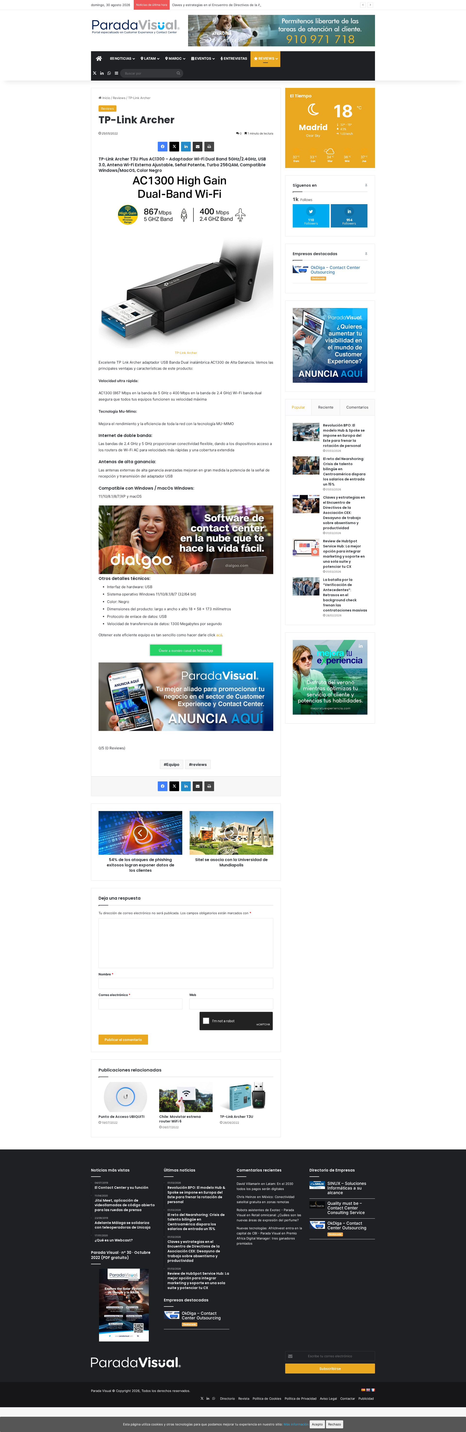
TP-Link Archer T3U (236, 1116)
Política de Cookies (267, 1398)
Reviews (266, 58)
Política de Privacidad (300, 1398)
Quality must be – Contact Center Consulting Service (346, 1208)
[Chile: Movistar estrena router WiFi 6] (186, 1097)
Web (192, 995)
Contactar (347, 1398)
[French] (373, 1390)
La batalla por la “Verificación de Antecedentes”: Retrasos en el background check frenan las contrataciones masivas (345, 595)
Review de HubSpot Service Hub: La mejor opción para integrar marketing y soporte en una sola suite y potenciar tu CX (344, 554)
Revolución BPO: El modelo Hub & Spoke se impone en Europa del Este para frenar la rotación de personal (344, 435)
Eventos (202, 58)
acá (219, 635)
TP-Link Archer (186, 353)
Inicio (105, 98)
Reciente (325, 407)
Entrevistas (235, 58)
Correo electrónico (114, 995)
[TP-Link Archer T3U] (246, 1097)
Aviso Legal (328, 1398)
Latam (149, 58)
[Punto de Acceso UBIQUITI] (125, 1097)
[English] (368, 1390)
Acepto (317, 1424)
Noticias (122, 58)
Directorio (227, 1398)
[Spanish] (363, 1390)
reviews (199, 764)
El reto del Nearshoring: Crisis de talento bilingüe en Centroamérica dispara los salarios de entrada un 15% (344, 471)
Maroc (175, 58)
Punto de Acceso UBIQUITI (122, 1116)
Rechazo (334, 1424)
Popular (298, 407)
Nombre (106, 974)
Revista (243, 1398)
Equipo (172, 764)
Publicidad (366, 1398)
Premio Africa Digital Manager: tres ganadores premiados (267, 1238)
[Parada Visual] (136, 27)
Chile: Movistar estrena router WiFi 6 (180, 1119)
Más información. (297, 1424)
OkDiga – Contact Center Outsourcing (335, 270)
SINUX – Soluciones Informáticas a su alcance (346, 1188)
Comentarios (357, 407)
